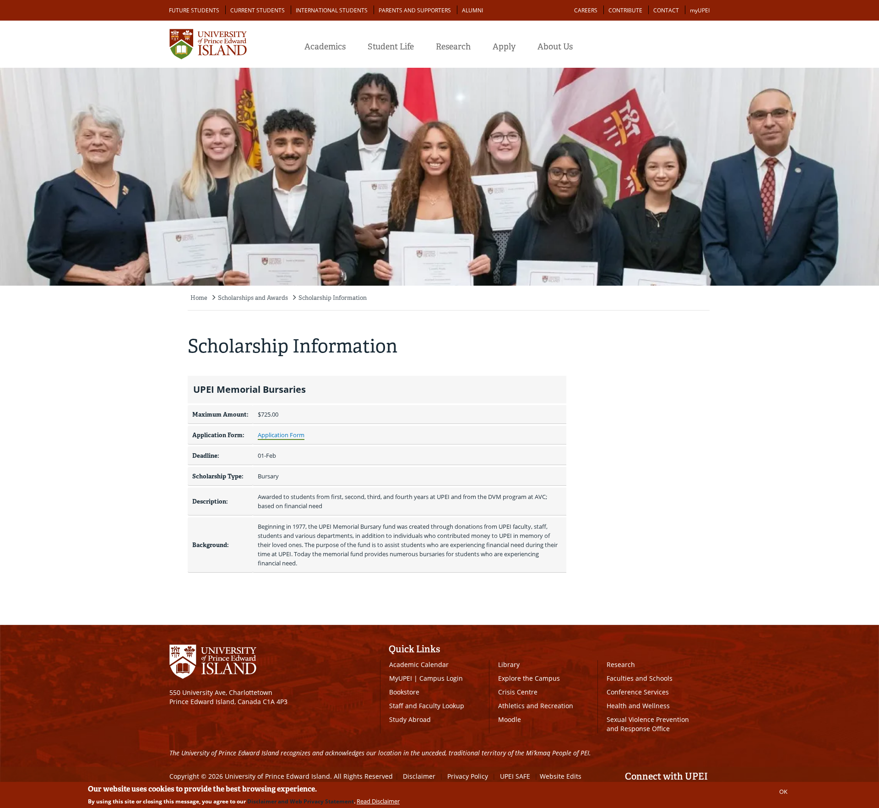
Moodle (509, 719)
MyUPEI (400, 678)
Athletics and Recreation (535, 705)
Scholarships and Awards (253, 298)
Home (198, 298)
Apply (504, 47)
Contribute (625, 10)
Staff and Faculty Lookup (426, 705)
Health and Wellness (638, 705)
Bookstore (404, 692)
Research (453, 47)
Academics (325, 47)
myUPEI (700, 10)
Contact (666, 10)
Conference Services (638, 692)
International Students (332, 10)
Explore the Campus (529, 678)
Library (509, 664)
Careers (585, 10)
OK (783, 791)
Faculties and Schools (640, 678)
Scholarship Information (332, 298)
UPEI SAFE (515, 776)
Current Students (257, 10)
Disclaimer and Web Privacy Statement (300, 801)
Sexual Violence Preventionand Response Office (648, 724)
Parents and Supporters (415, 10)
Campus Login (441, 678)
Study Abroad (410, 719)
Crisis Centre (517, 692)
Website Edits (560, 776)
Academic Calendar (419, 664)
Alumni (472, 10)
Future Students (194, 10)
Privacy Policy (467, 776)
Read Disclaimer (378, 801)
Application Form (281, 435)
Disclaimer (419, 776)
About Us (555, 47)
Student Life (391, 47)
